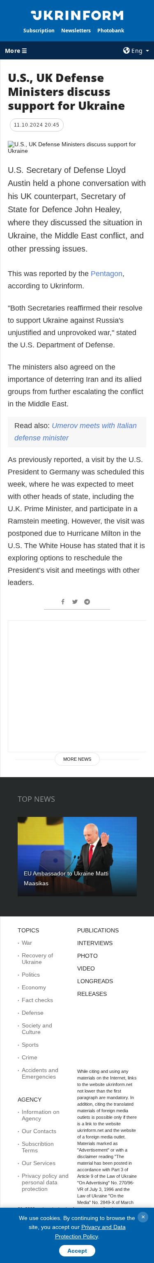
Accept (77, 1250)
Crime (29, 1057)
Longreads (95, 981)
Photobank (110, 30)
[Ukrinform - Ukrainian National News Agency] (77, 14)
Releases (92, 994)
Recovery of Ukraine (37, 958)
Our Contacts (39, 1131)
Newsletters (76, 30)
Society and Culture (37, 1028)
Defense (33, 1012)
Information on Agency (41, 1115)
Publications (98, 930)
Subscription (39, 30)
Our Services (38, 1163)
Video (86, 968)
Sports (30, 1044)
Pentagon (106, 274)
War (27, 942)
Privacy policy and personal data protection (45, 1182)
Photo (87, 955)
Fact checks (37, 1000)
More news (77, 759)
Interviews (95, 943)
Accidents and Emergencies (40, 1073)
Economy (34, 987)
